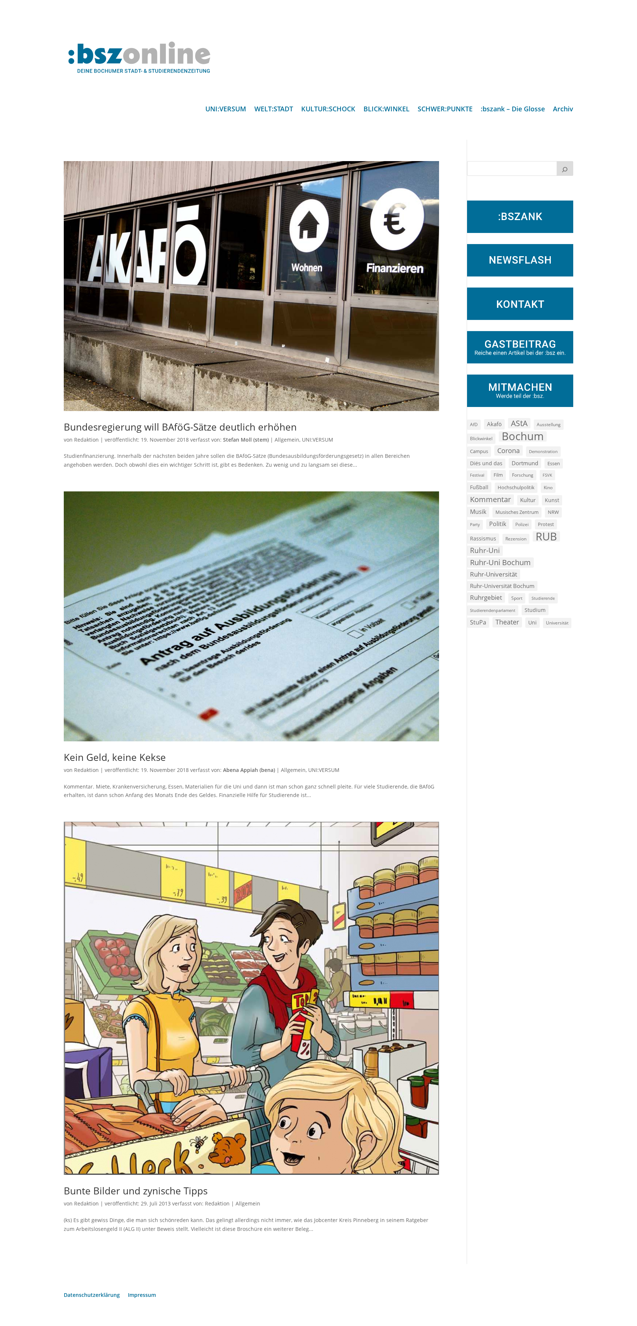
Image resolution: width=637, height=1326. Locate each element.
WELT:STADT (273, 109)
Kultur (528, 500)
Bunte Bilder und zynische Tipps (136, 1190)
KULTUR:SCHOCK (328, 109)
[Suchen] (565, 168)
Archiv (563, 109)
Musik (478, 512)
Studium (535, 609)
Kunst (552, 500)
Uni (532, 622)
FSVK (547, 475)
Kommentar (490, 499)
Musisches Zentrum (517, 512)
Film (498, 474)
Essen (553, 463)
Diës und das (486, 463)
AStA (519, 423)
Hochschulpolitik (516, 487)
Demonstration (543, 451)
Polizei (522, 524)
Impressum (142, 1295)
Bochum (523, 436)
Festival (477, 475)
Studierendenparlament (492, 610)
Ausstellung (549, 424)
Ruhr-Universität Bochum (502, 586)
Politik (497, 524)
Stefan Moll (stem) (246, 439)
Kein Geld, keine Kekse (115, 757)
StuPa (478, 622)
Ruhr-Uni (485, 550)
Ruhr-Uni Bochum (500, 562)
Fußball (479, 487)
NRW (553, 512)
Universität (557, 623)
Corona (508, 450)
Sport (516, 598)
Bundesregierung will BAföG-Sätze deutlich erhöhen (180, 427)
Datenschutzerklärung (92, 1295)
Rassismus (483, 538)
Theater (507, 621)
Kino (548, 487)
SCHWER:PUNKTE (445, 109)
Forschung (522, 475)
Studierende (543, 598)
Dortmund (525, 463)
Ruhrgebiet (486, 597)
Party (475, 524)
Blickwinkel (481, 438)
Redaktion (86, 439)
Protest (546, 524)
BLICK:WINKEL (386, 109)
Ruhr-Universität (493, 574)
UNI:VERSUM (225, 109)
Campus (479, 451)
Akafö (494, 424)
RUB (546, 536)
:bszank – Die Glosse (513, 109)
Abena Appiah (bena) (249, 769)
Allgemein (287, 439)
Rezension (515, 539)
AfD (474, 424)
